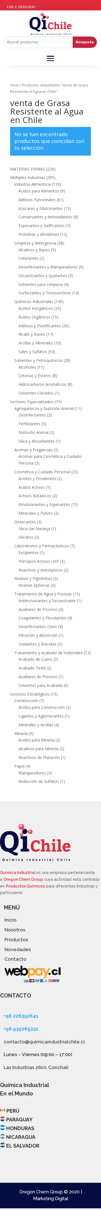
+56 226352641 (21, 1016)
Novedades (17, 949)
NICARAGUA (20, 1137)
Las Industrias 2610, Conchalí (36, 1067)
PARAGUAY (19, 1119)
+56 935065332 (21, 1029)
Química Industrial (18, 872)
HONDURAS (20, 1128)
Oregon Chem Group (23, 879)
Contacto (15, 959)
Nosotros (14, 930)
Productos (16, 939)
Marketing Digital (50, 1198)
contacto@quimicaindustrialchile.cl (44, 1042)
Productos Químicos (25, 886)
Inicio (14, 85)
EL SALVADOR (22, 1146)
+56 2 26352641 (21, 7)
